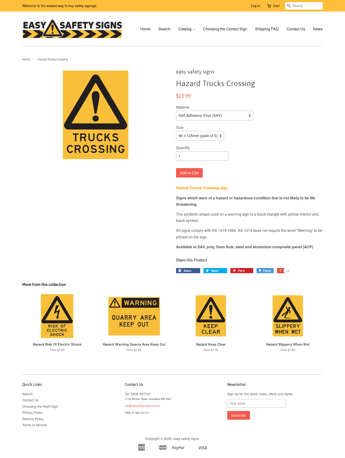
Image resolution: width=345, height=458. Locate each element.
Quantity (183, 147)
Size (180, 127)
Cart (276, 5)
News (318, 29)
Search (164, 29)
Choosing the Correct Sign (225, 29)
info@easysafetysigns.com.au (142, 405)
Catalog (185, 29)
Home (145, 29)
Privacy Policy (32, 412)
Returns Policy (33, 418)
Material (182, 107)
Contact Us (296, 29)
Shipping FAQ (267, 29)
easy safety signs (186, 438)
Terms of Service (34, 424)
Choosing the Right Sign (40, 406)
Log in (255, 5)
